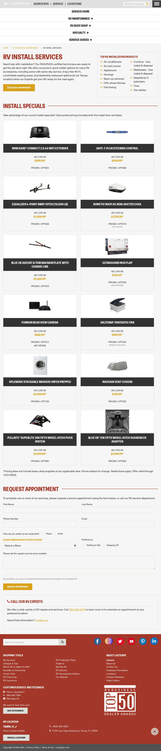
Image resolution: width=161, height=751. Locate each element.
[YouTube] (131, 641)
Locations (74, 4)
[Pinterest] (143, 641)
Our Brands (61, 677)
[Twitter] (120, 641)
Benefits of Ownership (14, 670)
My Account (9, 660)
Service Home (80, 11)
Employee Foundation (117, 670)
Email (84, 519)
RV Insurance (10, 680)
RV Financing (10, 677)
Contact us (41, 620)
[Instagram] (109, 641)
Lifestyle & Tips (10, 663)
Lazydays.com (62, 747)
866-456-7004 (13, 695)
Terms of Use (48, 747)
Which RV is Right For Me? (16, 666)
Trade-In (60, 663)
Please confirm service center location (22, 539)
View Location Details (14, 730)
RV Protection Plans (66, 660)
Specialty (79, 33)
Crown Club (9, 673)
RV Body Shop (79, 25)
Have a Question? (15, 692)
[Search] (147, 4)
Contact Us (111, 666)
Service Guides (79, 40)
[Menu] (156, 3)
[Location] (16, 727)
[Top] (154, 731)
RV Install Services (52, 48)
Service (58, 4)
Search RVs (41, 4)
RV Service (61, 670)
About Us (110, 663)
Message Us (12, 698)
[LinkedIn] (154, 641)
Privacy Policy (33, 747)
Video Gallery (113, 680)
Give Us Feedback (15, 710)
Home (5, 48)
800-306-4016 (77, 609)
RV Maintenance (79, 18)
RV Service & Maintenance (25, 48)
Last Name (87, 504)
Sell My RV (61, 666)
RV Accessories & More (68, 673)
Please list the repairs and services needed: (25, 553)
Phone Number (10, 519)
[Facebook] (97, 641)
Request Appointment (17, 586)
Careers (110, 660)
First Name (8, 504)
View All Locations (16, 737)
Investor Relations (115, 677)
